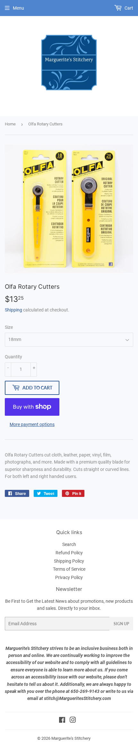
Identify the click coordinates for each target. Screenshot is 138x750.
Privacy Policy (69, 577)
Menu (18, 8)
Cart (128, 8)
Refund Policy (69, 552)
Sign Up (121, 623)
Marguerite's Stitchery (71, 738)
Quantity (13, 356)
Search (69, 544)
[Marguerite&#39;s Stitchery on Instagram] (73, 720)
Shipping (13, 309)
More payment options (32, 424)
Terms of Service (69, 569)
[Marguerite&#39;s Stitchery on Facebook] (62, 720)
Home (10, 124)
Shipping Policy (69, 561)
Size (9, 327)
